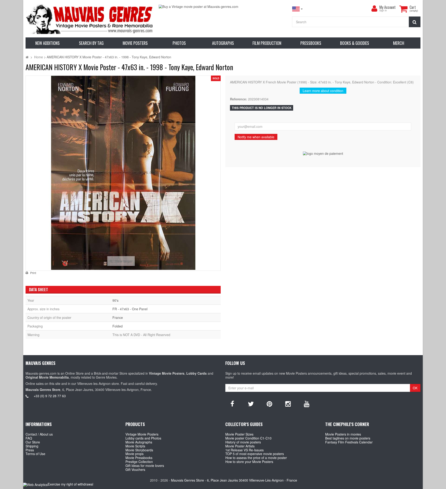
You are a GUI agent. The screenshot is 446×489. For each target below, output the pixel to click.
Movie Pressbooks (138, 457)
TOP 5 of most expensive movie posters (254, 453)
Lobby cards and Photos (143, 438)
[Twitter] (251, 403)
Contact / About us (39, 434)
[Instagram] (288, 403)
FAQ (29, 438)
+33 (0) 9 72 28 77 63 (50, 395)
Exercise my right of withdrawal (70, 484)
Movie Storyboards (139, 450)
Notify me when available (256, 137)
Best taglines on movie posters (347, 438)
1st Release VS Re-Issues (244, 450)
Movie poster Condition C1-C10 (248, 438)
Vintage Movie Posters (141, 434)
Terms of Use (35, 453)
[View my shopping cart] (403, 8)
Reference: (238, 99)
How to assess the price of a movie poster (256, 457)
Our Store (33, 442)
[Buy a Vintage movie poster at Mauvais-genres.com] (223, 7)
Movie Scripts (135, 446)
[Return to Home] (27, 57)
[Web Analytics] (35, 484)
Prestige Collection (139, 461)
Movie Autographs (138, 442)
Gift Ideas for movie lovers (144, 465)
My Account (387, 7)
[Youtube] (307, 403)
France (117, 317)
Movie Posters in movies (343, 434)
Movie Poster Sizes (239, 434)
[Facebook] (232, 403)
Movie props (134, 453)
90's (115, 300)
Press (30, 450)
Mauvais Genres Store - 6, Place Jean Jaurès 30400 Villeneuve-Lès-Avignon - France (234, 480)
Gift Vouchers (135, 469)
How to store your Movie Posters (249, 461)
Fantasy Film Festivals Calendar (349, 442)
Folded (117, 326)
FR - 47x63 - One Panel (130, 309)
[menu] (374, 8)
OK (415, 388)
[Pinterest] (269, 403)
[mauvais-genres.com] (90, 18)
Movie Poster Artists (240, 446)
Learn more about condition (323, 90)
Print (33, 272)
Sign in (383, 10)
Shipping (32, 446)
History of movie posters (243, 442)
